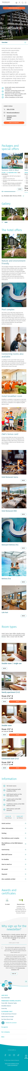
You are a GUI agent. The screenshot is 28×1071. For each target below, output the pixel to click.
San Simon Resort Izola (7, 1019)
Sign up (14, 973)
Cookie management (12, 1065)
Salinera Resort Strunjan (7, 1016)
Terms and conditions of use (12, 1063)
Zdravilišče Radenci (6, 1005)
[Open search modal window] (22, 3)
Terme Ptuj (4, 1008)
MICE (2, 1037)
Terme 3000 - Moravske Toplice (9, 1003)
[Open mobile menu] (25, 3)
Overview (4, 42)
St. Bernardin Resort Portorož (8, 1014)
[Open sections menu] (25, 42)
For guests (4, 1027)
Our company (5, 1032)
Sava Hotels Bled (5, 997)
